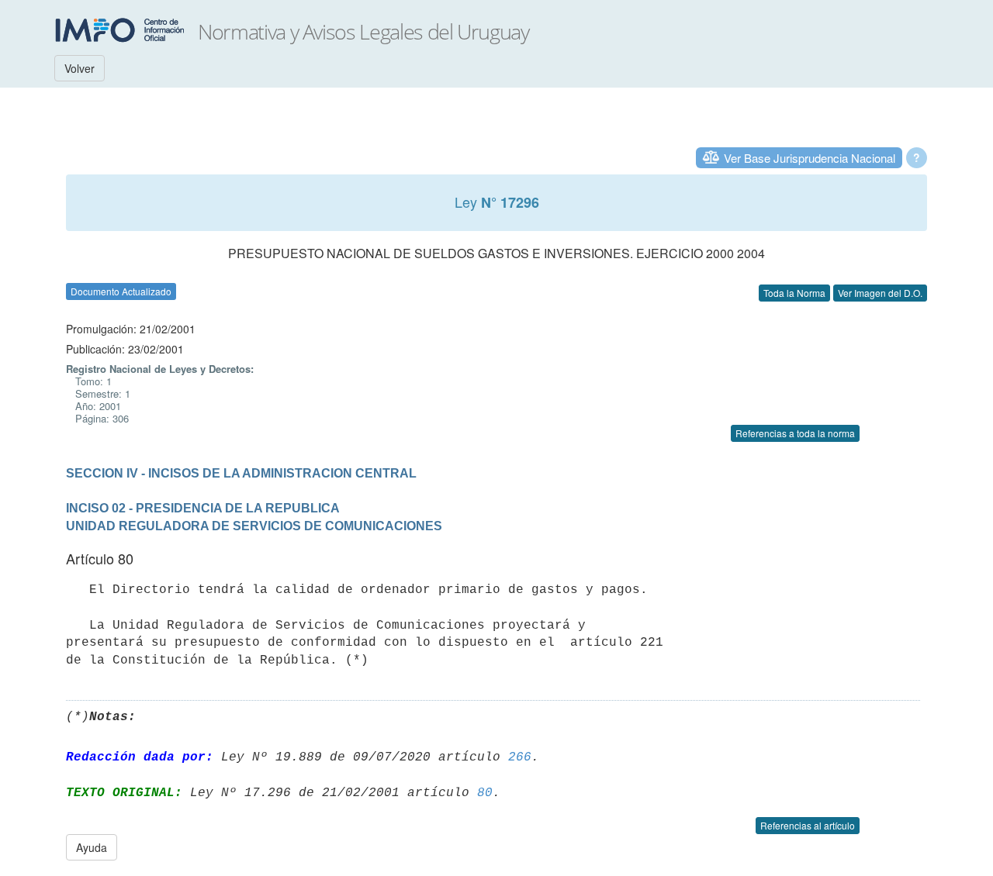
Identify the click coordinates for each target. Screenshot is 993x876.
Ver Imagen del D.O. (880, 292)
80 (485, 793)
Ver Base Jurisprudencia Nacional (809, 158)
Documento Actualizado (121, 291)
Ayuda (91, 847)
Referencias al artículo (807, 825)
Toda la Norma (794, 292)
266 (519, 757)
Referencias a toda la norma (795, 433)
